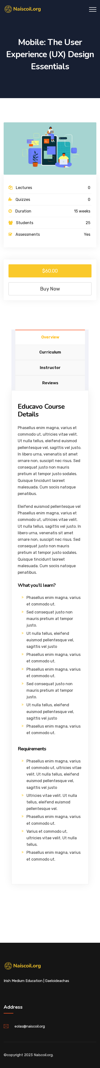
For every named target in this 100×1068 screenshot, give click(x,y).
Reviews (50, 383)
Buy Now (50, 289)
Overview (50, 337)
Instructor (50, 367)
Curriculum (50, 352)
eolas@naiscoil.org (30, 1026)
